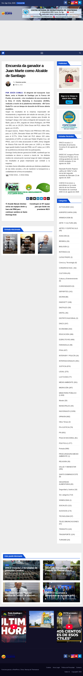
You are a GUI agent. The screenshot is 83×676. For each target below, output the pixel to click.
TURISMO (63, 540)
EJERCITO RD (64, 339)
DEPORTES (63, 291)
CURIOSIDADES (65, 286)
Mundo (61, 400)
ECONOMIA (63, 329)
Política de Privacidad (68, 667)
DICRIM (62, 297)
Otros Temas (63, 422)
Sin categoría (64, 495)
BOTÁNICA (63, 252)
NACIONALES (64, 411)
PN (60, 432)
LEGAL (61, 372)
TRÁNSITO (63, 529)
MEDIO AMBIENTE (66, 382)
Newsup (27, 669)
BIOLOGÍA (63, 246)
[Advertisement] (41, 35)
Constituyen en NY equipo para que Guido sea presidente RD (40, 206)
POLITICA (63, 443)
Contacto (78, 667)
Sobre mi (67, 672)
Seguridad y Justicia (66, 489)
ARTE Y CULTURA (66, 223)
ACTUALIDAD (64, 207)
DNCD (61, 323)
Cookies (48, 667)
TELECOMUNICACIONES (69, 521)
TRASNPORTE (65, 534)
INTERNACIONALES (67, 361)
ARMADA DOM (64, 218)
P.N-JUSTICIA (64, 427)
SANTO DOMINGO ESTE (68, 474)
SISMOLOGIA (64, 500)
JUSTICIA (62, 366)
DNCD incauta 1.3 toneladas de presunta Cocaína (67, 145)
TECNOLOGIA (64, 516)
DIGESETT (63, 302)
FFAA (61, 350)
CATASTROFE (64, 257)
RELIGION (63, 461)
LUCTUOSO (63, 377)
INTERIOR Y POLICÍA (67, 355)
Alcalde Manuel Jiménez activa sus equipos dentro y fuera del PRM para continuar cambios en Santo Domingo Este (16, 209)
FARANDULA (64, 345)
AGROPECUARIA (65, 212)
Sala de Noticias (30, 599)
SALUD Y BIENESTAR (67, 467)
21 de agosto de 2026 (14, 574)
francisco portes (21, 82)
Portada (62, 448)
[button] (80, 53)
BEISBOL (62, 241)
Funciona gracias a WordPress (11, 669)
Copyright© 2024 (76, 672)
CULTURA (63, 273)
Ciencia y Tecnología (66, 262)
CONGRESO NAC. (66, 268)
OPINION (62, 416)
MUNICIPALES (64, 406)
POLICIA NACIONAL (66, 438)
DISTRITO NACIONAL (67, 318)
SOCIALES (63, 505)
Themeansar (35, 669)
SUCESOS (63, 511)
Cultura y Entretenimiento (68, 279)
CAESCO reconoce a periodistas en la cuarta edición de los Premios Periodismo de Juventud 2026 (68, 187)
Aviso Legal (56, 667)
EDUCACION (64, 334)
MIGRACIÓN (64, 388)
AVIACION (63, 236)
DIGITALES (63, 307)
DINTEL (62, 313)
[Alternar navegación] (41, 53)
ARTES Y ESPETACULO (68, 228)
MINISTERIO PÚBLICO (67, 393)
